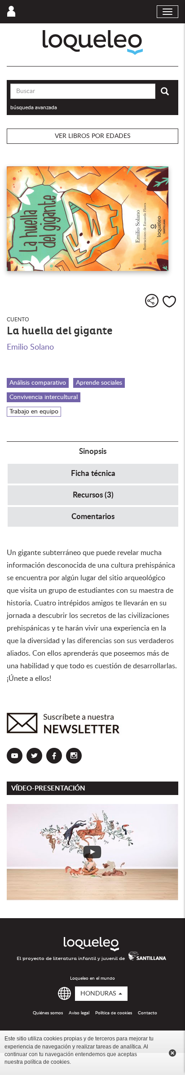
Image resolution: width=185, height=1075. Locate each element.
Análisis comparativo (37, 383)
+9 (17, 300)
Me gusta (169, 301)
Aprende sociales (99, 383)
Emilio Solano (30, 347)
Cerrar (172, 1053)
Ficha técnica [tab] (93, 473)
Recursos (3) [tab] (93, 495)
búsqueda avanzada (33, 107)
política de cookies (47, 1062)
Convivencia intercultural (43, 397)
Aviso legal (79, 1013)
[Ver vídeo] (92, 852)
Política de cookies (113, 1013)
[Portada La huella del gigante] (92, 218)
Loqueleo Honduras (93, 42)
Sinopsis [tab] (92, 451)
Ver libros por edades (93, 136)
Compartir (152, 300)
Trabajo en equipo (33, 412)
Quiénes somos (48, 1013)
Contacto (147, 1013)
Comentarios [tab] (93, 516)
